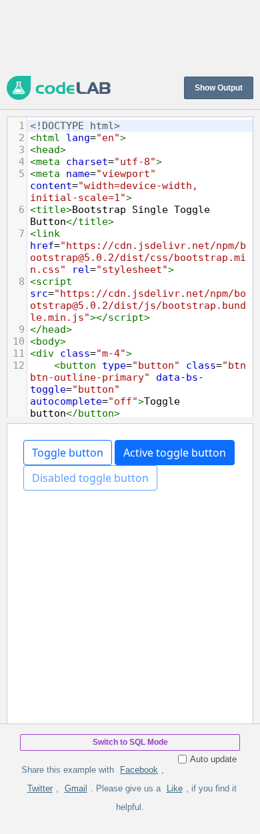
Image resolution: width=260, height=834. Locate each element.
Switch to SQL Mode (130, 742)
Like (175, 788)
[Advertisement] (130, 37)
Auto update (213, 759)
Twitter (40, 788)
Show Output (219, 88)
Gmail (76, 788)
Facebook (139, 770)
